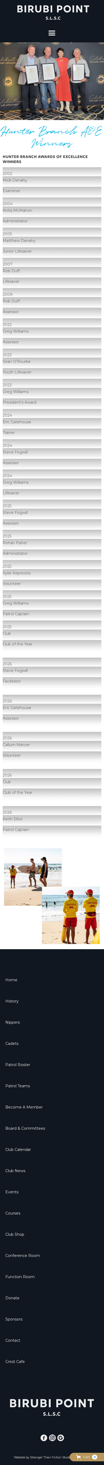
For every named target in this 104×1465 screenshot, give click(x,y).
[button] (87, 1457)
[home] (52, 12)
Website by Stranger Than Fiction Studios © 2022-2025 (52, 1457)
